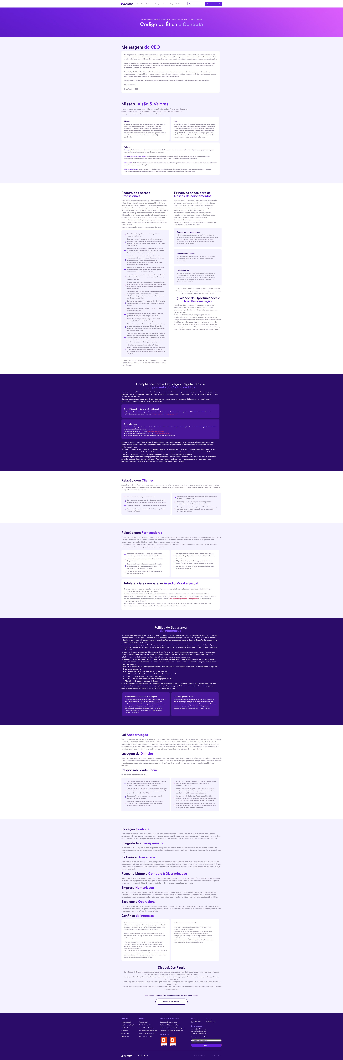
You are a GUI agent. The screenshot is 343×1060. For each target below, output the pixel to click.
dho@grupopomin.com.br (156, 431)
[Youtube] (145, 1056)
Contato (178, 4)
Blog (171, 4)
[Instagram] (142, 1056)
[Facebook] (139, 1056)
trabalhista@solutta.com (162, 433)
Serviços (157, 4)
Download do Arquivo (171, 1001)
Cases (165, 4)
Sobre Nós (140, 4)
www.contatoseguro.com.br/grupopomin (165, 414)
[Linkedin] (148, 1056)
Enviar (205, 1045)
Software (149, 4)
